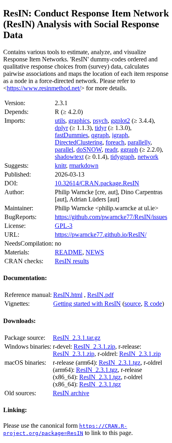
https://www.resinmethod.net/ (44, 88)
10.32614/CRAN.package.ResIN (97, 183)
